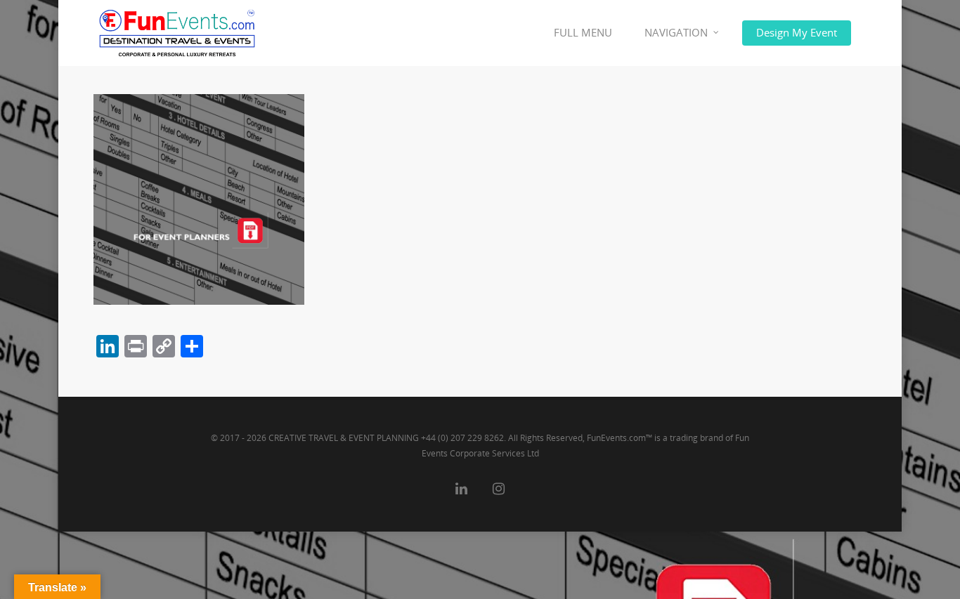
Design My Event (796, 32)
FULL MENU (583, 32)
